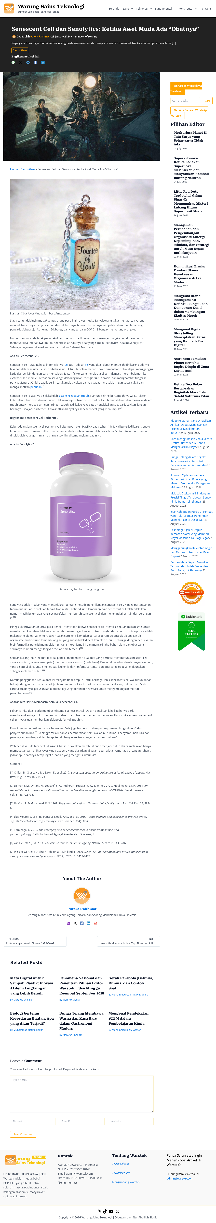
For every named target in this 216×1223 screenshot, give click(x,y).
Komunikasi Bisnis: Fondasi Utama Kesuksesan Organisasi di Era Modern (189, 274)
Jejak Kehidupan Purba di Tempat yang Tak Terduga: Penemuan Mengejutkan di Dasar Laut (191, 516)
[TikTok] (105, 1211)
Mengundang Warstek (126, 1182)
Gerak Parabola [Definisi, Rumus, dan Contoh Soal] (131, 983)
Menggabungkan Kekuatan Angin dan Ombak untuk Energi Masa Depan (191, 552)
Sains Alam (20, 50)
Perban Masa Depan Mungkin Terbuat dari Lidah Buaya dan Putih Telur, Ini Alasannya (189, 566)
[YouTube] (111, 1211)
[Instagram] (68, 923)
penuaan (36, 387)
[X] (20, 62)
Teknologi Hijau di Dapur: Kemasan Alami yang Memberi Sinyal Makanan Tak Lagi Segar (189, 534)
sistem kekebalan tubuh (74, 396)
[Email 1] (95, 923)
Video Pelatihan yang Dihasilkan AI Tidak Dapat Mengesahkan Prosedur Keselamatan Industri (190, 427)
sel (66, 365)
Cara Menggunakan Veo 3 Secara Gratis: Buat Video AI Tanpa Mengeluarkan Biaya (191, 443)
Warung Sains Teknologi (51, 6)
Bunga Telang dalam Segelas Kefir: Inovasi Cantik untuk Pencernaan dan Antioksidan (188, 461)
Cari (207, 101)
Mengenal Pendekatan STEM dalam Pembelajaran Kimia (128, 1018)
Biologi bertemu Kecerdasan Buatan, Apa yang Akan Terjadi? (32, 1018)
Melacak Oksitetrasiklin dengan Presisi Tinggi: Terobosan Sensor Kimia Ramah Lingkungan (191, 497)
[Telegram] (28, 62)
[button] (131, 8)
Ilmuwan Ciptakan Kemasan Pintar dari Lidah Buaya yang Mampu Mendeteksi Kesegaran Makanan (190, 481)
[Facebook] (35, 62)
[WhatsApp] (13, 62)
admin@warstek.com (180, 1178)
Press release (120, 1164)
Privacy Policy (120, 1173)
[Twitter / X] (75, 923)
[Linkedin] (43, 62)
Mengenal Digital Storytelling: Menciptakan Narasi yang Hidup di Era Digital (190, 337)
